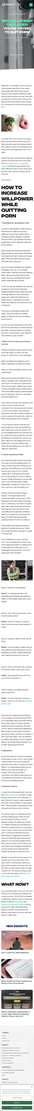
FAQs (3, 1075)
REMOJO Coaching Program (9, 1082)
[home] (7, 4)
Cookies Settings (17, 1097)
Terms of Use (5, 1040)
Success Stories (6, 1060)
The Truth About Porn (8, 1063)
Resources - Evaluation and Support (12, 1055)
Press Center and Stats (8, 1072)
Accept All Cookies (17, 1107)
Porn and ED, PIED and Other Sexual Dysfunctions (15, 1053)
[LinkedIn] (21, 47)
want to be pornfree (12, 795)
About (3, 1035)
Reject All (17, 1102)
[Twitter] (17, 47)
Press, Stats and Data (8, 1058)
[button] (31, 5)
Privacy (4, 1038)
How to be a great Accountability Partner (13, 1070)
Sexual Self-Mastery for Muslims (11, 1050)
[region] (17, 1098)
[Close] (32, 1087)
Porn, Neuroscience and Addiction (11, 1048)
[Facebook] (12, 47)
